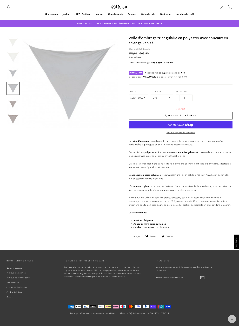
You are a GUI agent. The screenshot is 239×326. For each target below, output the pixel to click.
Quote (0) (236, 242)
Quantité (182, 91)
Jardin (66, 14)
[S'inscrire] (202, 278)
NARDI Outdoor (82, 14)
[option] (119, 23)
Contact (10, 297)
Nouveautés (51, 14)
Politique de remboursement (19, 277)
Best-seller (166, 14)
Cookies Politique (14, 292)
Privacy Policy (13, 282)
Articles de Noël (185, 14)
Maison (99, 14)
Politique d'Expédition (16, 272)
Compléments (115, 14)
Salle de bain (148, 14)
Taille (132, 91)
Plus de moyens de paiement (180, 132)
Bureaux (132, 14)
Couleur (156, 91)
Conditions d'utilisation (17, 287)
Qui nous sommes (14, 267)
